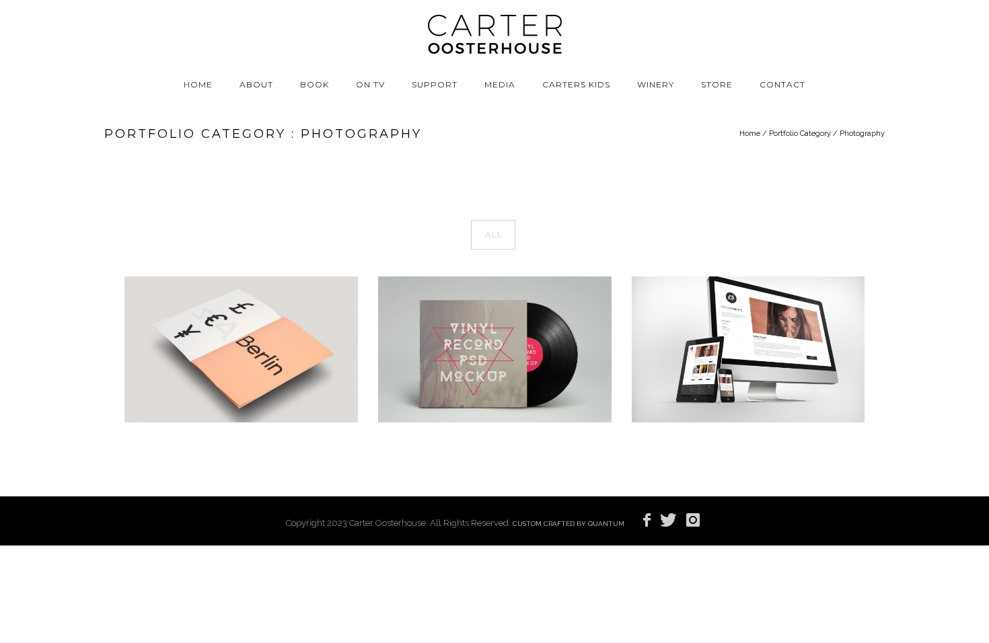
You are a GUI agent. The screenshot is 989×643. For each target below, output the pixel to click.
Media (499, 84)
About (256, 84)
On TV (370, 84)
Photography (862, 133)
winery (655, 84)
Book (314, 84)
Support (434, 84)
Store (717, 84)
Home (198, 84)
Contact (782, 84)
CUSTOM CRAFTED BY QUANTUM (568, 523)
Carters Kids (576, 84)
